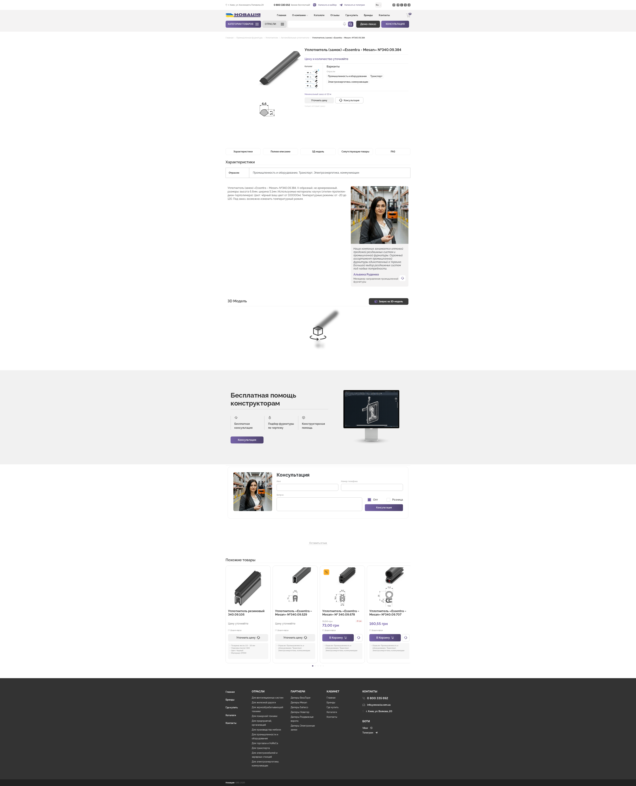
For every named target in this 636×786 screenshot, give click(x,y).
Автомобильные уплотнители (295, 38)
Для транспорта (261, 748)
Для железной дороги (264, 702)
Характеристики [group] (243, 151)
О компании (299, 15)
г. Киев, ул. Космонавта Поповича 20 (246, 5)
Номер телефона (349, 481)
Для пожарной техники (264, 716)
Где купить (351, 15)
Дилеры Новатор (300, 712)
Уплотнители (271, 38)
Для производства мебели (266, 729)
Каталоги (319, 15)
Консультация (247, 439)
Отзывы (335, 15)
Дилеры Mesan (299, 702)
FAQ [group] (393, 151)
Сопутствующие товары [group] (355, 151)
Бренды (368, 15)
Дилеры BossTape (300, 697)
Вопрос (280, 495)
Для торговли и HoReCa (265, 743)
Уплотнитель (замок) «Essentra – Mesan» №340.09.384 (338, 38)
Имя (279, 481)
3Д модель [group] (318, 151)
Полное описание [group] (280, 151)
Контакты (384, 15)
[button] (274, 24)
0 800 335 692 (282, 5)
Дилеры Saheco (299, 707)
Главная (281, 15)
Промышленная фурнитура (249, 38)
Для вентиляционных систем (267, 697)
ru (377, 5)
